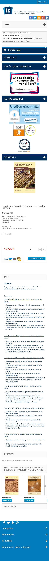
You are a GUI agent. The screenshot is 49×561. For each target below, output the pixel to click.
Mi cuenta (7, 540)
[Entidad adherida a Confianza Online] (24, 130)
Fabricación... (7, 498)
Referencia (5, 213)
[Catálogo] (24, 83)
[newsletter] (24, 114)
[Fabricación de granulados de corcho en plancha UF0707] (12, 485)
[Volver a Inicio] (4, 33)
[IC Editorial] (24, 10)
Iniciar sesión (42, 2)
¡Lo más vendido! (13, 98)
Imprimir (8, 234)
